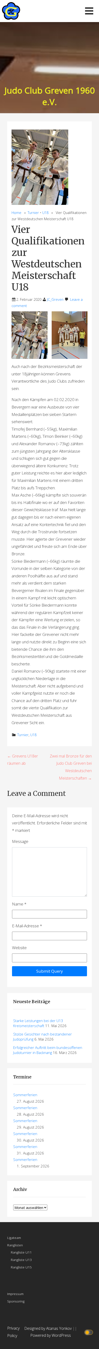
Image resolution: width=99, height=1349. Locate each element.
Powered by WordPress (50, 1335)
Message (20, 841)
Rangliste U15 (21, 1267)
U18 (45, 212)
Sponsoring (16, 1301)
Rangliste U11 (21, 1252)
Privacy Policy (13, 1331)
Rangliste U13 (21, 1259)
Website (19, 947)
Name (19, 904)
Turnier (33, 212)
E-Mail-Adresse (27, 926)
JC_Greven (55, 299)
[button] (89, 11)
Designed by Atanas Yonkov (48, 1328)
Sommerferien (25, 1094)
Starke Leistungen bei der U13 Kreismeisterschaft (38, 1023)
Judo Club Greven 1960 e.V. (50, 96)
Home (16, 212)
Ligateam (14, 1237)
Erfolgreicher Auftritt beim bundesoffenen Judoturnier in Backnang (47, 1050)
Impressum (15, 1293)
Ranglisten (15, 1245)
